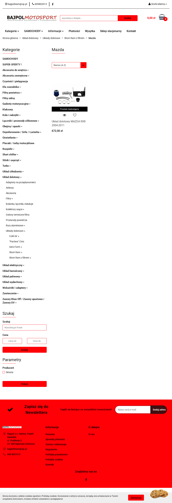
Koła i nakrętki (11, 115)
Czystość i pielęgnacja (15, 81)
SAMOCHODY (32, 31)
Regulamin (51, 449)
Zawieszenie (10, 293)
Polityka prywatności (57, 454)
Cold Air (13, 236)
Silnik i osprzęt (11, 160)
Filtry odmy (9, 98)
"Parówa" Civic (16, 241)
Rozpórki (8, 148)
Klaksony (8, 109)
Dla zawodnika (11, 86)
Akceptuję (136, 497)
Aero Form (15, 247)
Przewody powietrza (16, 220)
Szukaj (24, 349)
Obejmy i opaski (12, 126)
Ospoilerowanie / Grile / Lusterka (21, 132)
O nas (92, 434)
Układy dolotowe (15, 231)
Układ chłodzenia (12, 171)
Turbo (6, 165)
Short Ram (15, 252)
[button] (52, 427)
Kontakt (131, 31)
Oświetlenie (9, 137)
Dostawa (50, 434)
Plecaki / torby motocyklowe (18, 143)
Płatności (74, 31)
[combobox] (69, 65)
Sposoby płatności (55, 439)
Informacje (55, 31)
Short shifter (10, 154)
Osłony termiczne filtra (17, 214)
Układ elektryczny (13, 265)
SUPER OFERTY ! (12, 64)
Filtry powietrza (11, 92)
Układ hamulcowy (13, 270)
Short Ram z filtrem (19, 257)
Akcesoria (11, 193)
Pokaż (24, 384)
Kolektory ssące (14, 209)
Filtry (9, 198)
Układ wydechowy (13, 282)
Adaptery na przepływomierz (21, 182)
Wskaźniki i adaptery (14, 287)
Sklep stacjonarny (111, 31)
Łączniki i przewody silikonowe (20, 120)
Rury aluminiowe (15, 225)
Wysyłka (90, 31)
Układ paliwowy (11, 276)
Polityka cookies (54, 459)
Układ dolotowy (11, 177)
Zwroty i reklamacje (56, 444)
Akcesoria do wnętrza (15, 70)
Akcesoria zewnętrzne (15, 75)
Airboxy (10, 187)
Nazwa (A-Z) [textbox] (60, 65)
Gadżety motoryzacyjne (16, 103)
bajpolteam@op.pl (17, 449)
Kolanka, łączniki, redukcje (19, 204)
